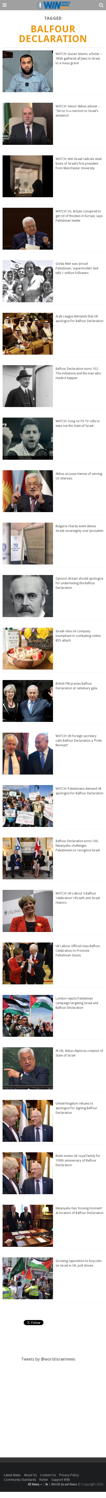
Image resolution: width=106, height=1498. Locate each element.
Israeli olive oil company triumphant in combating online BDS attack (78, 635)
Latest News (12, 1475)
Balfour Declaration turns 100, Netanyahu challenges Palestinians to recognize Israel (78, 845)
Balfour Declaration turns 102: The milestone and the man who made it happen (78, 373)
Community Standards (20, 1480)
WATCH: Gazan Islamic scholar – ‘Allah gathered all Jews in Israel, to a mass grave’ (79, 58)
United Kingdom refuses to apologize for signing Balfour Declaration (76, 1108)
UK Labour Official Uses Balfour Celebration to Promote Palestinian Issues (78, 950)
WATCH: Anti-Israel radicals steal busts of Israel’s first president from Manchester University (79, 163)
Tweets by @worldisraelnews (48, 1359)
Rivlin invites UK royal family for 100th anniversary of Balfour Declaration (78, 1160)
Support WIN (60, 1480)
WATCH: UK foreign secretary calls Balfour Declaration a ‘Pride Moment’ (79, 740)
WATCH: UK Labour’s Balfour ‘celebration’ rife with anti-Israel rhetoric (78, 898)
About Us (30, 1475)
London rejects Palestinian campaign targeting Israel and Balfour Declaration (77, 1003)
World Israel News (64, 1484)
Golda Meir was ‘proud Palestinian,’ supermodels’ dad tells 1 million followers (77, 268)
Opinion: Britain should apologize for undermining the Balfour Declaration (79, 583)
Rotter (43, 1480)
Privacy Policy (69, 1475)
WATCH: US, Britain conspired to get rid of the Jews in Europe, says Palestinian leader (79, 216)
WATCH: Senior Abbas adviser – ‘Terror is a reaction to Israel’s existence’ (78, 111)
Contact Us (48, 1475)
